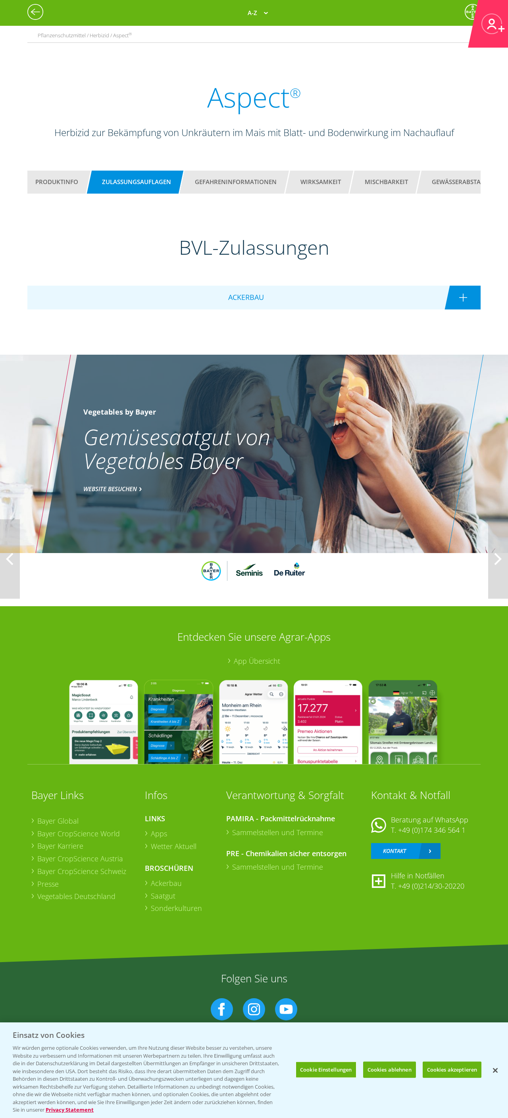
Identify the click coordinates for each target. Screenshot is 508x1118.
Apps (159, 833)
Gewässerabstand (461, 182)
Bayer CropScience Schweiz (81, 871)
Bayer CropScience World (78, 833)
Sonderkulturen (176, 908)
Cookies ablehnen (390, 1069)
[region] (254, 1070)
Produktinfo (56, 182)
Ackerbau (166, 883)
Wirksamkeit (320, 182)
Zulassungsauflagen (136, 182)
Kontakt (394, 851)
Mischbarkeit (386, 182)
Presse (48, 884)
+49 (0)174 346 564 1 (432, 830)
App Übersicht (257, 661)
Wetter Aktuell (173, 846)
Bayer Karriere (60, 846)
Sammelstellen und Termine (277, 832)
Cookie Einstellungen (326, 1069)
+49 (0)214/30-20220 (431, 886)
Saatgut (163, 896)
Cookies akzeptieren (452, 1069)
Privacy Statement (70, 1109)
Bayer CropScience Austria (80, 858)
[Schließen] (495, 1070)
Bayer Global (58, 821)
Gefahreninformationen (236, 182)
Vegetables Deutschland (76, 896)
